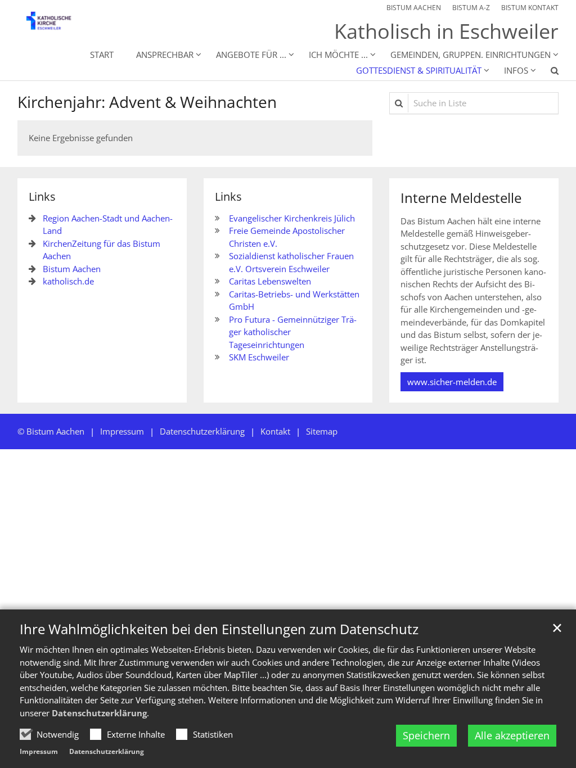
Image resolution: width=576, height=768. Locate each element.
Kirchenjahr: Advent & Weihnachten (147, 102)
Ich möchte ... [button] (338, 54)
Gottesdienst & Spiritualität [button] (419, 70)
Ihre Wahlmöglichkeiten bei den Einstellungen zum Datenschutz (219, 629)
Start (102, 54)
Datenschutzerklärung (99, 713)
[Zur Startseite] (55, 24)
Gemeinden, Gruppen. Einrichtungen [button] (470, 54)
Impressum (39, 751)
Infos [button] (516, 70)
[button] (547, 72)
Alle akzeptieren (512, 735)
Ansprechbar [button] (165, 54)
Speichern (426, 735)
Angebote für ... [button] (251, 54)
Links (42, 196)
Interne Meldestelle (460, 197)
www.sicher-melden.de (452, 381)
